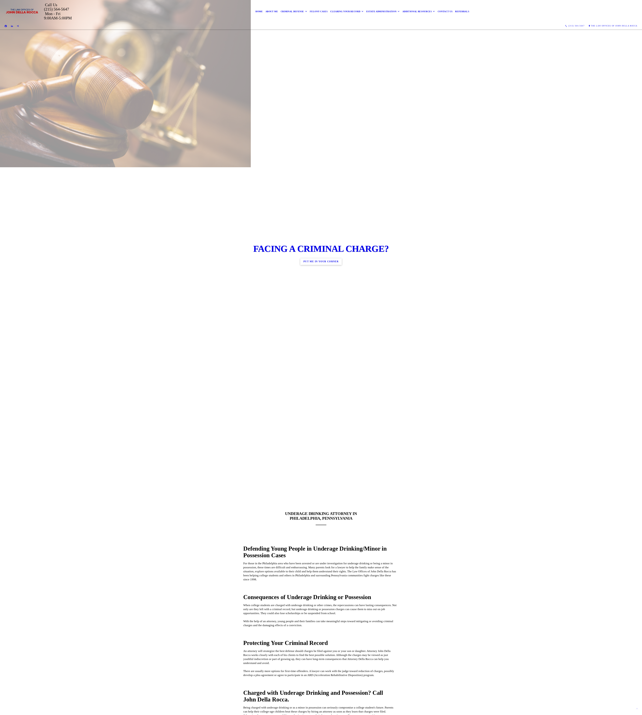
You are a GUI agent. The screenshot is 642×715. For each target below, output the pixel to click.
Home (259, 11)
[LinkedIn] (12, 26)
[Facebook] (6, 26)
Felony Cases (319, 11)
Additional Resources (417, 11)
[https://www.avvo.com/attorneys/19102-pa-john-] (18, 26)
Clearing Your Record (345, 11)
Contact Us (445, 11)
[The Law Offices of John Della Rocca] (22, 11)
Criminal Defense (292, 11)
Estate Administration (381, 11)
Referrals (462, 11)
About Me (271, 11)
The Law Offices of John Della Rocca (614, 26)
